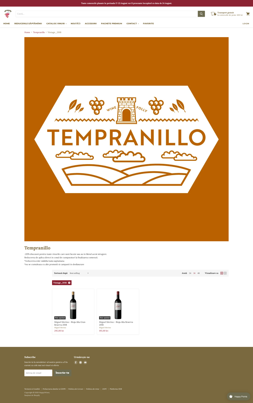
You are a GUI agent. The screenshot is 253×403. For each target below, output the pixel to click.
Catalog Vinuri (55, 23)
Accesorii (91, 23)
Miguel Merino (60, 327)
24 (190, 273)
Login (246, 23)
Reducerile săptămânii (28, 23)
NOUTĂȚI (75, 23)
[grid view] (221, 273)
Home (6, 23)
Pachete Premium (111, 23)
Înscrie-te (62, 372)
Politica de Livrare (75, 389)
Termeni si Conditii (32, 389)
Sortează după (60, 273)
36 (194, 273)
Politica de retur (92, 389)
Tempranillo (39, 32)
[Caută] (201, 14)
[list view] (225, 273)
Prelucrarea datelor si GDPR (54, 389)
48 (199, 273)
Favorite (148, 23)
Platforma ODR (116, 389)
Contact (131, 23)
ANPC (104, 389)
